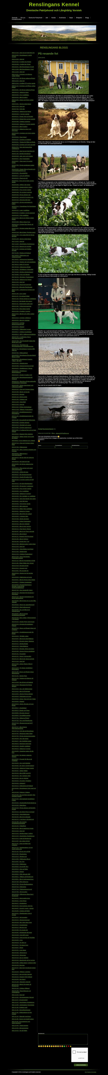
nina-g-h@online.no (62, 433)
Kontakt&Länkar (17, 19)
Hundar (53, 17)
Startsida (14, 17)
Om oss (23, 17)
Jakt (46, 17)
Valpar (71, 17)
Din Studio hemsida (90, 1072)
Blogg (87, 17)
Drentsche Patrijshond (35, 17)
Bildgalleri (79, 17)
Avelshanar (62, 17)
